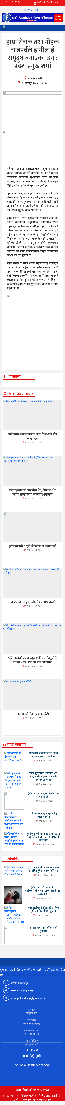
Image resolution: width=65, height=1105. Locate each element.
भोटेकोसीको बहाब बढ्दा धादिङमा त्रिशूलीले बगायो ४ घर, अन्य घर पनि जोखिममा (43, 837)
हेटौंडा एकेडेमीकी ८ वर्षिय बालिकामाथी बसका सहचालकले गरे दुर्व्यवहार (42, 890)
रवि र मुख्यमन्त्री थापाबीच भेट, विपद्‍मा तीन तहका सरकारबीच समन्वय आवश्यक (43, 776)
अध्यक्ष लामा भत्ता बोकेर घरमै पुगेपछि (43, 929)
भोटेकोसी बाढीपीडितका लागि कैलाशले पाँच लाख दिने (43, 755)
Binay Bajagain (44, 1099)
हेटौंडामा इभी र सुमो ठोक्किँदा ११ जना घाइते (43, 795)
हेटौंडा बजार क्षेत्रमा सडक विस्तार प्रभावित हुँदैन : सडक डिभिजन (43, 869)
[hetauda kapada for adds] (32, 147)
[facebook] (32, 17)
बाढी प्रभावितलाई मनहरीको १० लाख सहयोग (43, 815)
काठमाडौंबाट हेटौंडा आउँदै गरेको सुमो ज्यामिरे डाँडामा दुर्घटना (43, 909)
